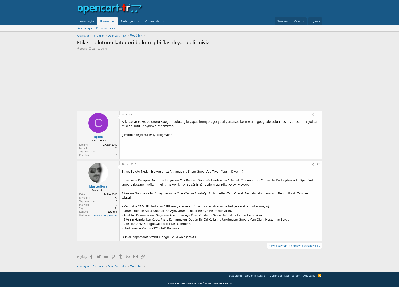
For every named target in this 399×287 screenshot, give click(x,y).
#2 (318, 164)
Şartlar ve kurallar (255, 275)
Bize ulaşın (235, 275)
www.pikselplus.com (105, 215)
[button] (139, 21)
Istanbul (112, 211)
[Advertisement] (199, 82)
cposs (83, 48)
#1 (318, 114)
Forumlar (107, 21)
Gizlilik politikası (279, 275)
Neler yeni (128, 21)
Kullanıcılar (153, 21)
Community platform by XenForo (200, 283)
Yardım (296, 275)
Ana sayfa (87, 21)
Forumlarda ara (105, 28)
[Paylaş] (312, 114)
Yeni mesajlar (85, 28)
